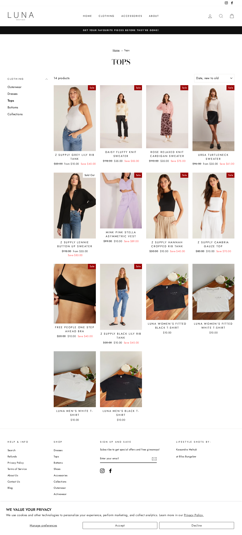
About (154, 16)
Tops (126, 50)
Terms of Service (17, 469)
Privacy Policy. (194, 515)
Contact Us (14, 481)
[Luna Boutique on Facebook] (110, 471)
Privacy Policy (16, 463)
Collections (15, 114)
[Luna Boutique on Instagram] (102, 471)
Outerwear (15, 87)
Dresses (13, 94)
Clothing (107, 16)
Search (12, 450)
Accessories (131, 16)
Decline (197, 525)
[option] (121, 30)
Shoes (57, 469)
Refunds (12, 456)
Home (87, 16)
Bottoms (13, 107)
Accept (120, 525)
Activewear (60, 494)
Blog (10, 488)
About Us (13, 475)
